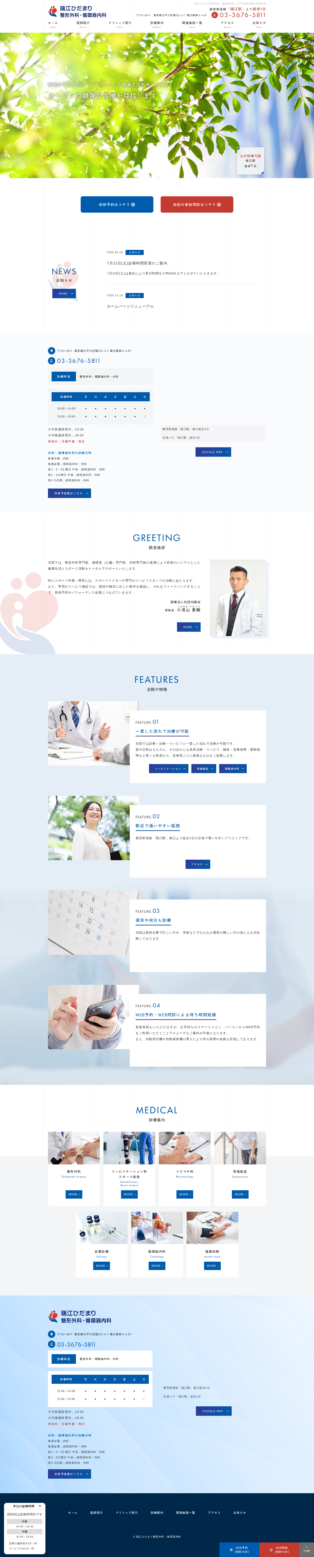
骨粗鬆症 (203, 768)
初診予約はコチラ (114, 204)
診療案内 (157, 24)
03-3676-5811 (78, 360)
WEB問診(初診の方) (282, 1550)
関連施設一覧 (192, 24)
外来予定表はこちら (69, 493)
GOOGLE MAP (212, 452)
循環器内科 (232, 768)
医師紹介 (83, 24)
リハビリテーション (168, 768)
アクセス (227, 24)
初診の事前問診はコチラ (194, 204)
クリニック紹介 (120, 24)
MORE (63, 293)
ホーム (53, 24)
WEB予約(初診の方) (241, 1550)
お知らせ (259, 24)
